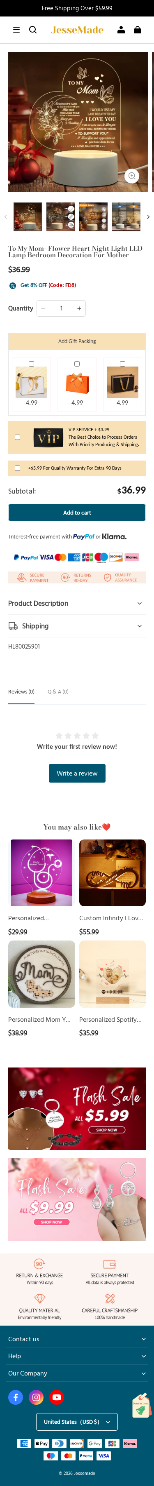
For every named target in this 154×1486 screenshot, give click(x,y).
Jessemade (84, 1473)
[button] (16, 29)
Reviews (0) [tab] (21, 692)
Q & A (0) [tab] (58, 692)
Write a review (77, 773)
